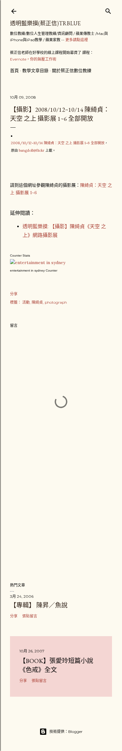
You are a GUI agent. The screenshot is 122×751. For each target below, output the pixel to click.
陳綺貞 (37, 302)
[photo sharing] (11, 135)
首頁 (14, 70)
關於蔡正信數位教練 (71, 70)
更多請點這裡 (76, 39)
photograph (56, 302)
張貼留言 (29, 616)
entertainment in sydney (27, 270)
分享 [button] (14, 294)
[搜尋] (108, 10)
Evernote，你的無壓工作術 (33, 59)
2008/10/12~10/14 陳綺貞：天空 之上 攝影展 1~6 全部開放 (57, 143)
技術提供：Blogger (66, 731)
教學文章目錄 (35, 70)
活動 (26, 302)
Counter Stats (20, 255)
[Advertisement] (61, 527)
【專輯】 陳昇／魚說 (39, 605)
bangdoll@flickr (31, 150)
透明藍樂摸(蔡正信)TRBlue (45, 23)
